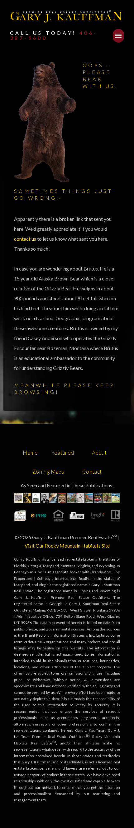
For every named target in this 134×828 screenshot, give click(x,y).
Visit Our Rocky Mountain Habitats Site (67, 545)
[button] (118, 36)
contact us (25, 239)
